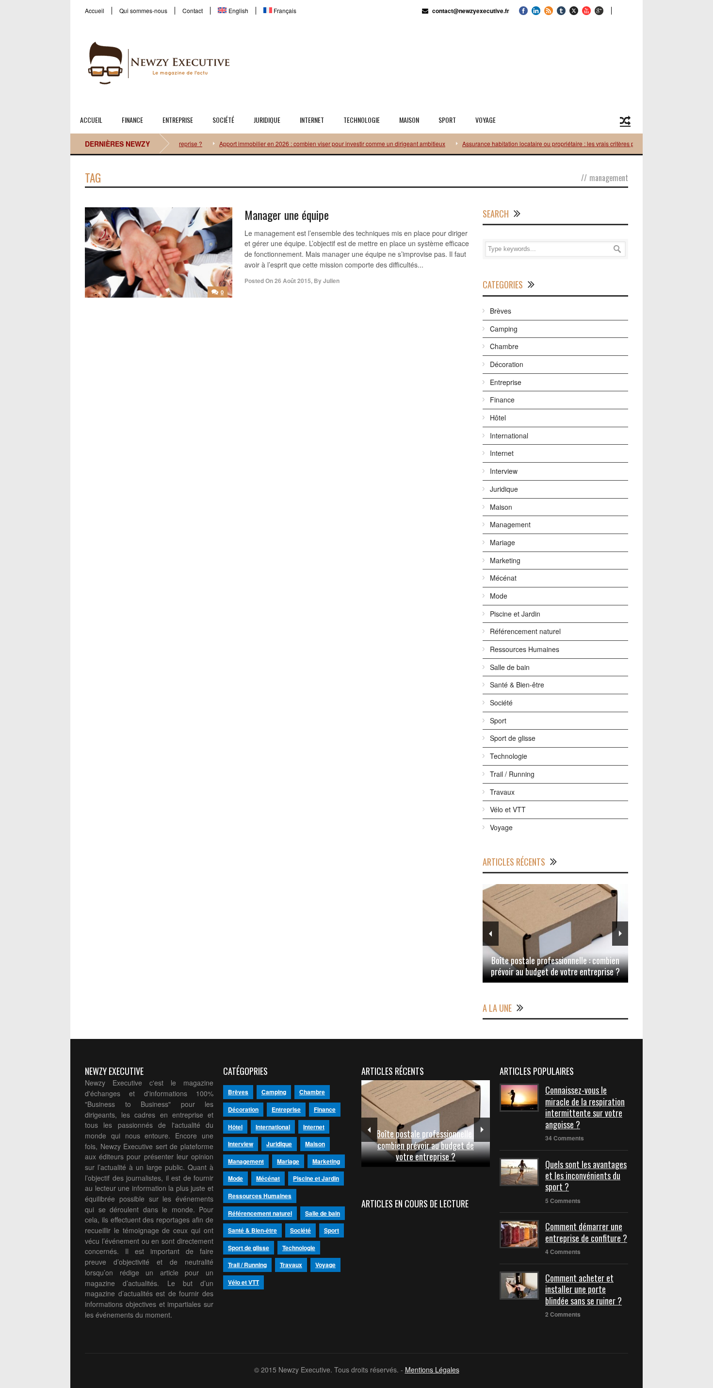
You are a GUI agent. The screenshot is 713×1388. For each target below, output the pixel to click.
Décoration (506, 364)
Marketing (505, 560)
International (509, 435)
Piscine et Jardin (515, 614)
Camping (504, 329)
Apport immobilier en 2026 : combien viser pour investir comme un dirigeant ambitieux (312, 143)
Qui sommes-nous (143, 11)
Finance (132, 120)
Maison (409, 120)
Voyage (485, 120)
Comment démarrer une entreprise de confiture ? (586, 1232)
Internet (312, 120)
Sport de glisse (512, 738)
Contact (192, 11)
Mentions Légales (432, 1369)
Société (223, 120)
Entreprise (177, 120)
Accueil (94, 11)
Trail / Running (512, 774)
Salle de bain (510, 667)
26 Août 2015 (293, 280)
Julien (331, 280)
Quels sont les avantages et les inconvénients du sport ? (586, 1175)
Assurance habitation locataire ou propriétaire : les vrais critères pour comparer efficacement (563, 143)
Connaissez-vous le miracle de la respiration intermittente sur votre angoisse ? (585, 1107)
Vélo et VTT (508, 809)
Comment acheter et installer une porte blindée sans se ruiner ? (583, 1289)
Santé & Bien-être (517, 684)
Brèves (500, 311)
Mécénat (503, 578)
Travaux (502, 792)
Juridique (267, 120)
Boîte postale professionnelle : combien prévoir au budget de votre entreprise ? (555, 966)
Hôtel (498, 417)
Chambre (504, 346)
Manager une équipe (286, 214)
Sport (447, 120)
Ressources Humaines (524, 649)
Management (510, 524)
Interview (504, 471)
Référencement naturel (525, 631)
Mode (498, 596)
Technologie (361, 120)
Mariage (502, 542)
